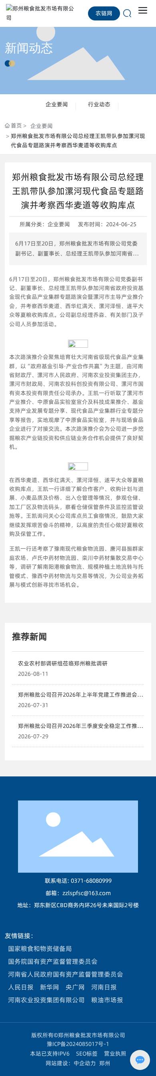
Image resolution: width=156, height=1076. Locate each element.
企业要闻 (57, 104)
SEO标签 (87, 1054)
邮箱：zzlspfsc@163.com (78, 893)
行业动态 (99, 104)
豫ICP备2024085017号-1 (78, 1044)
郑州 (104, 1063)
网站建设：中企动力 (71, 1063)
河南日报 (104, 987)
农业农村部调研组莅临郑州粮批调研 (63, 663)
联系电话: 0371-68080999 (78, 881)
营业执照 (115, 1054)
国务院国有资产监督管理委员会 (53, 961)
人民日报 (21, 987)
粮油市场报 (107, 999)
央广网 (75, 987)
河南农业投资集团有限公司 (46, 999)
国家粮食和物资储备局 (40, 948)
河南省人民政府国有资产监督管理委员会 (65, 974)
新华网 (49, 987)
